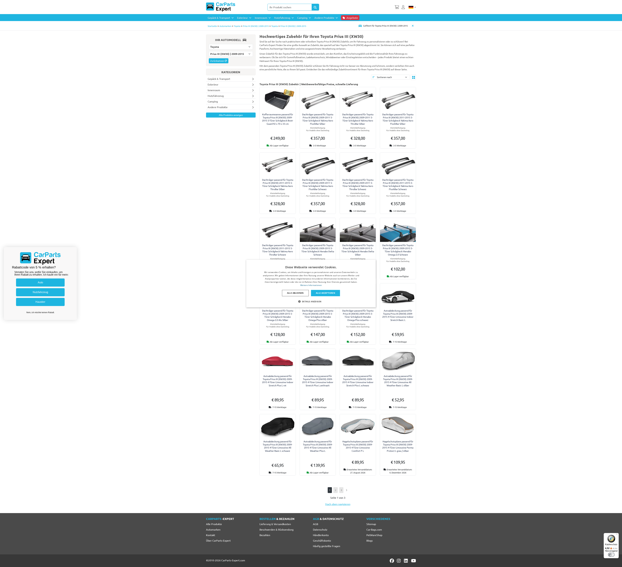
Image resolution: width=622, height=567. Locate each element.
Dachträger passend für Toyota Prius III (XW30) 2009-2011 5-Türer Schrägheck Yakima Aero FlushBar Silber (317, 119)
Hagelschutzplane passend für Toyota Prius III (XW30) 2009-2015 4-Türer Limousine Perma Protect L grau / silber (397, 446)
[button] (311, 301)
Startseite (212, 26)
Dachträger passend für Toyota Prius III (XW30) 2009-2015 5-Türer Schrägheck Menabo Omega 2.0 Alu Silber (277, 315)
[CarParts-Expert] (220, 7)
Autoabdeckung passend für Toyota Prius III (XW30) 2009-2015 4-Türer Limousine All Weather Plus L (318, 446)
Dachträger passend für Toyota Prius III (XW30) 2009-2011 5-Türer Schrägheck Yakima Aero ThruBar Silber (357, 119)
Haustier (40, 302)
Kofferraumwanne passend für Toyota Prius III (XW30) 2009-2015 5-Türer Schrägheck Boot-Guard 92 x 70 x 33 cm (277, 119)
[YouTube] (413, 560)
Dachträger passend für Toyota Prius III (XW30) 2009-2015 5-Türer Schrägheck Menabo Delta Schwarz (317, 250)
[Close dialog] (73, 250)
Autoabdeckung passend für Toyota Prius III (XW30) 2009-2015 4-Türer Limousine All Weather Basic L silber (398, 380)
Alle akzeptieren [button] (325, 293)
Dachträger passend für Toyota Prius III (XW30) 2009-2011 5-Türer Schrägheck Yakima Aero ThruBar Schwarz (357, 184)
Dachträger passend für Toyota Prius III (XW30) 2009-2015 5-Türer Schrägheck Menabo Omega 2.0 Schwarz (397, 250)
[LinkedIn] (406, 560)
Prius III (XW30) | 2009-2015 (256, 26)
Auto (40, 282)
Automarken (225, 26)
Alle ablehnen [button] (295, 293)
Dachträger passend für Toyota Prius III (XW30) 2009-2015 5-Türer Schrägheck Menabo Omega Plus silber (317, 315)
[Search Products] (315, 7)
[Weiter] (346, 490)
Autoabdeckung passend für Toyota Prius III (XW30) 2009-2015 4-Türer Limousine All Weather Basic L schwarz (277, 446)
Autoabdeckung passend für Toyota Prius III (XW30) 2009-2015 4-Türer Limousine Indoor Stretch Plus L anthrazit (317, 380)
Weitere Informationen (311, 285)
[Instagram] (399, 560)
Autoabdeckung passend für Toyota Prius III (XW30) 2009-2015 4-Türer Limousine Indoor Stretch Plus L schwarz (357, 380)
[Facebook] (392, 560)
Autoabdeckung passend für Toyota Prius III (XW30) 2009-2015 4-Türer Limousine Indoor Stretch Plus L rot (277, 380)
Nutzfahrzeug (40, 292)
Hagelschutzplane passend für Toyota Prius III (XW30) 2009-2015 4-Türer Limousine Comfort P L (357, 446)
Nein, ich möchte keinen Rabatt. (40, 312)
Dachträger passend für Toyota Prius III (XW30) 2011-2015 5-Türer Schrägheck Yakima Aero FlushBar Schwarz (397, 184)
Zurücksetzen (217, 60)
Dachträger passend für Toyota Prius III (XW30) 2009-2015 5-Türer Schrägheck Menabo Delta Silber (357, 250)
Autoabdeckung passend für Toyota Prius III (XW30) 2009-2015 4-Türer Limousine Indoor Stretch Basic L (397, 315)
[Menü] (617, 535)
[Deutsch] (412, 7)
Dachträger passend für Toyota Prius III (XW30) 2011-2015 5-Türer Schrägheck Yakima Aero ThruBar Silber (277, 184)
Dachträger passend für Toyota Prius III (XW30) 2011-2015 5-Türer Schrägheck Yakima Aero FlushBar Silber (397, 119)
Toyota (237, 26)
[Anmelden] (404, 6)
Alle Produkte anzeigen (231, 114)
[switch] (611, 555)
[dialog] (311, 283)
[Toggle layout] (413, 77)
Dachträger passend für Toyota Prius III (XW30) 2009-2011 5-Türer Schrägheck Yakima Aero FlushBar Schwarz (317, 184)
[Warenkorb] (397, 6)
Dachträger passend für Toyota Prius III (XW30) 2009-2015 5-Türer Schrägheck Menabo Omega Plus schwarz (357, 315)
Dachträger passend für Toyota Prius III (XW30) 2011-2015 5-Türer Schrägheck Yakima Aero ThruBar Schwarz (277, 250)
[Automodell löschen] (412, 25)
